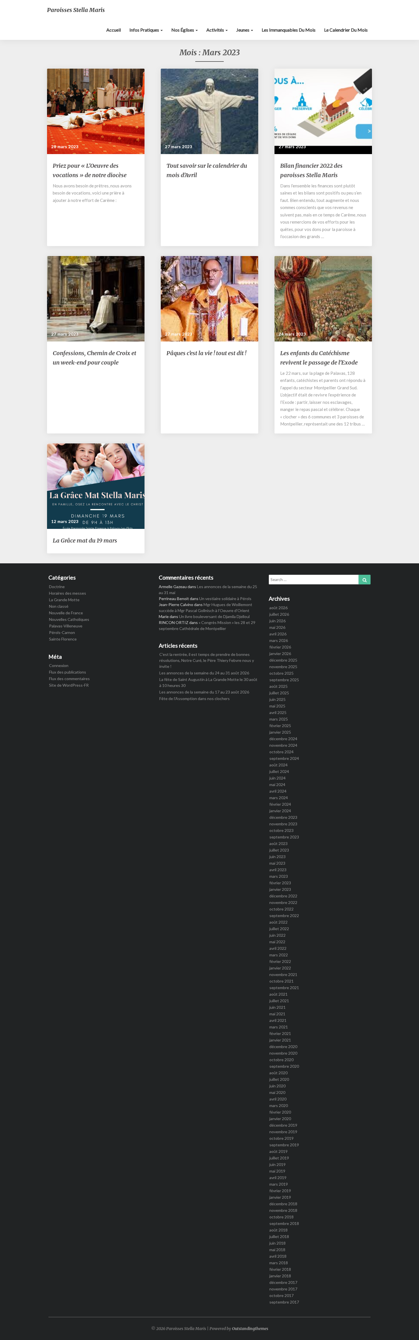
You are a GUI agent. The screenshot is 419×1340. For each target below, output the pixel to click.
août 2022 (278, 922)
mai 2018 (277, 1249)
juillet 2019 (279, 1157)
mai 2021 (277, 1013)
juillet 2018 (279, 1236)
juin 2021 (277, 1007)
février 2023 (280, 882)
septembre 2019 (284, 1144)
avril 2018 (277, 1256)
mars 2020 (278, 1105)
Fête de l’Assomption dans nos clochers (194, 698)
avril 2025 (277, 712)
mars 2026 (278, 640)
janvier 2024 (280, 810)
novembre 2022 (283, 902)
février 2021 (280, 1033)
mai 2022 (277, 941)
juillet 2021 (279, 1000)
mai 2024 (277, 784)
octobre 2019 (281, 1138)
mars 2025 (278, 719)
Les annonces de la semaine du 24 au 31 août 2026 (204, 672)
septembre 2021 (284, 987)
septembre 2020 (284, 1066)
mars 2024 (278, 797)
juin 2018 (277, 1243)
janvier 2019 (280, 1197)
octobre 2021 (281, 981)
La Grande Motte (64, 599)
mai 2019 (277, 1171)
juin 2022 (277, 935)
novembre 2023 (283, 823)
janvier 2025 (280, 732)
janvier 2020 (280, 1118)
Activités (215, 29)
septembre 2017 (284, 1302)
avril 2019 (277, 1177)
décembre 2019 (283, 1125)
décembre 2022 (283, 895)
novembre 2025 (283, 666)
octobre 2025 (281, 673)
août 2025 (278, 686)
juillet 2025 (279, 692)
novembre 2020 (283, 1053)
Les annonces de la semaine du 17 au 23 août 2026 (204, 692)
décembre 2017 (283, 1282)
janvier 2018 (280, 1275)
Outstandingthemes (250, 1328)
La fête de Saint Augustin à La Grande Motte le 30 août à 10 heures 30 (208, 682)
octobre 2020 (281, 1059)
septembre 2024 (284, 758)
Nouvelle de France (66, 612)
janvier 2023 (280, 889)
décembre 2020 (283, 1046)
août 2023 (278, 843)
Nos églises (183, 29)
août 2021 (278, 994)
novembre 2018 (283, 1210)
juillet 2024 (279, 771)
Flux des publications (67, 672)
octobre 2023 (281, 830)
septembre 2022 (284, 915)
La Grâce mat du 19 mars (85, 540)
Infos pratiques (144, 29)
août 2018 (278, 1230)
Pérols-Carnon (62, 632)
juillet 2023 (279, 850)
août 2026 (278, 607)
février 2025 (280, 725)
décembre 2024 (283, 738)
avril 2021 (277, 1020)
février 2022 (280, 961)
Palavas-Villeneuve (65, 625)
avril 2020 (277, 1098)
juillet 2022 (279, 928)
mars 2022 (278, 954)
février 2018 (280, 1269)
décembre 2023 (283, 817)
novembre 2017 (283, 1288)
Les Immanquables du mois (289, 29)
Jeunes (243, 29)
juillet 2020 (279, 1079)
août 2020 (278, 1072)
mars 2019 (278, 1184)
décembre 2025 (283, 660)
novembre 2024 (283, 745)
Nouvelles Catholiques (69, 619)
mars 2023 (278, 876)
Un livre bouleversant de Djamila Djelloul (214, 616)
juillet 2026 (279, 614)
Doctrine (57, 586)
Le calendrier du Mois (346, 29)
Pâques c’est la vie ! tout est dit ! (206, 353)
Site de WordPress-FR (69, 685)
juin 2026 (277, 620)
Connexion (58, 665)
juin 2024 (277, 778)
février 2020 (280, 1112)
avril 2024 (277, 791)
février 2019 (280, 1190)
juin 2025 (277, 699)
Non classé (58, 606)
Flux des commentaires (69, 678)
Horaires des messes (67, 593)
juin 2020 (277, 1085)
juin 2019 (277, 1164)
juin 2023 (277, 856)
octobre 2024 (281, 751)
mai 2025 (277, 705)
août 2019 (278, 1151)
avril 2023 (277, 869)
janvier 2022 (280, 967)
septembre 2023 (284, 836)
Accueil (113, 29)
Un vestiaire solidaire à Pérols (225, 598)
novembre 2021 (283, 974)
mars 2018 (278, 1262)
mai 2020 (277, 1092)
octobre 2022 (281, 909)
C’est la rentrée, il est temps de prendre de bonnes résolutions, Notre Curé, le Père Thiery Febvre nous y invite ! (206, 660)
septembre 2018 (284, 1223)
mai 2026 (277, 627)
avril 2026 (277, 633)
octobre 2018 (281, 1216)
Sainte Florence (63, 639)
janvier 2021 (280, 1040)
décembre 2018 (283, 1203)
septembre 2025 (284, 679)
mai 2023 (277, 863)
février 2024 (280, 804)
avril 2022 (277, 948)
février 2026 (280, 647)
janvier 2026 (280, 653)
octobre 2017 (281, 1295)
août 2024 (278, 764)
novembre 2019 (283, 1131)
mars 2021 (278, 1026)
